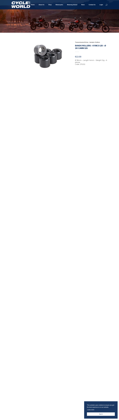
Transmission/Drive (81, 42)
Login (101, 4)
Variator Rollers (94, 42)
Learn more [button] (90, 409)
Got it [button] (101, 414)
